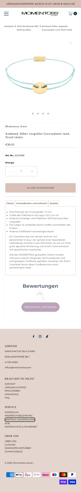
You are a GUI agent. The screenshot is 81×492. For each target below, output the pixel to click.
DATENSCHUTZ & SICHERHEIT (21, 426)
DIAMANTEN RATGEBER (18, 448)
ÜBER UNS (11, 441)
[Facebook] (33, 336)
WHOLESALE (12, 394)
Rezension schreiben (40, 307)
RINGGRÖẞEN (12, 390)
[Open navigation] (6, 13)
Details (10, 203)
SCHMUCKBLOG (14, 451)
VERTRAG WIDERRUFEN (20, 419)
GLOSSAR (10, 444)
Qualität (54, 203)
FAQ (7, 397)
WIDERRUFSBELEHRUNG (19, 415)
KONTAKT (10, 384)
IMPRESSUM (12, 412)
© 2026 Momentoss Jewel (19, 463)
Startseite (9, 26)
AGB (7, 423)
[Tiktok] (47, 336)
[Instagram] (40, 336)
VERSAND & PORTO (15, 387)
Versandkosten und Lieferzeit (31, 203)
